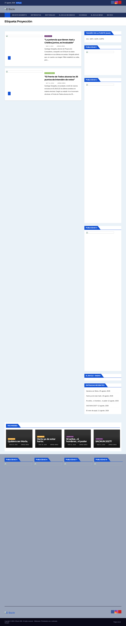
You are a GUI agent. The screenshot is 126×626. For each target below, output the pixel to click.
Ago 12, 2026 (72, 444)
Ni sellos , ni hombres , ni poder (96, 401)
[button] (120, 15)
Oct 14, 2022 (50, 83)
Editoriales (50, 15)
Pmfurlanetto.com (46, 621)
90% (87, 39)
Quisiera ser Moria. (92, 391)
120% (101, 39)
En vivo (110, 15)
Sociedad (83, 15)
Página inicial (117, 622)
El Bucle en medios (67, 15)
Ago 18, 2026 (43, 444)
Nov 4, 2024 (49, 46)
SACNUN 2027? (91, 406)
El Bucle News (97, 15)
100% (92, 39)
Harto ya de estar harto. (94, 396)
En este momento (19, 15)
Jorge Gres (60, 46)
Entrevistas (36, 15)
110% (96, 39)
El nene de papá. (92, 410)
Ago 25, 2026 (13, 444)
